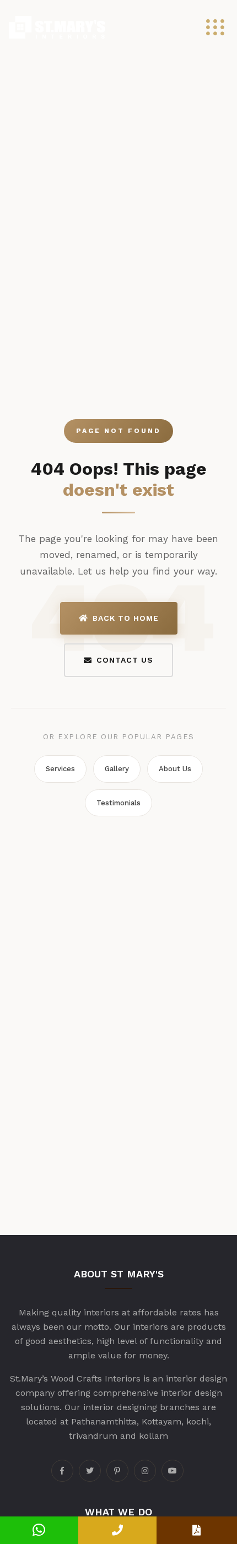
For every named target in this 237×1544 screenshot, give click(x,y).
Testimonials (118, 803)
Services (60, 769)
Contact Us (124, 659)
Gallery (117, 769)
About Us (175, 769)
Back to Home (126, 618)
